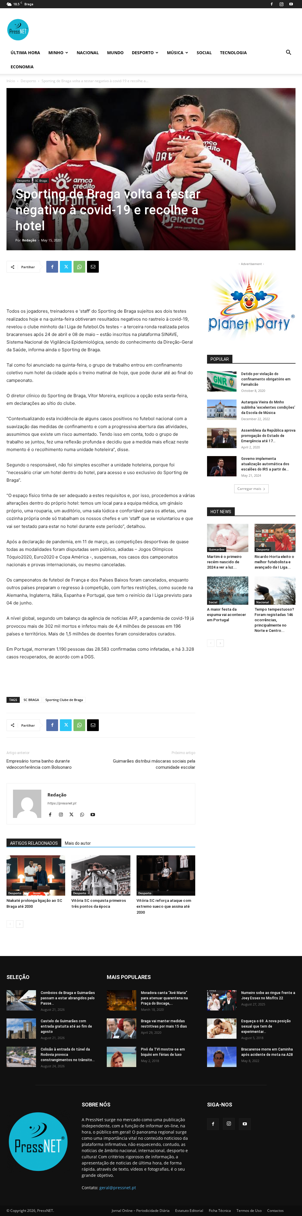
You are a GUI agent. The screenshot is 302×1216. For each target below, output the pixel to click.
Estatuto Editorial (189, 1210)
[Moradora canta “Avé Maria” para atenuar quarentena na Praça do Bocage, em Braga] (121, 1000)
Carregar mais (249, 488)
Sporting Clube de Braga (64, 700)
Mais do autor (78, 843)
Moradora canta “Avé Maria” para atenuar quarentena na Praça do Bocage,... (164, 998)
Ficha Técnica (220, 1210)
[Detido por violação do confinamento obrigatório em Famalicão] (222, 381)
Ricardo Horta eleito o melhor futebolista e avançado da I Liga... (274, 561)
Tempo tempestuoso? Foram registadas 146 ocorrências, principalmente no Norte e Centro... (274, 620)
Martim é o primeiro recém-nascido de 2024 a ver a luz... (224, 561)
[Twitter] (66, 267)
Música (175, 52)
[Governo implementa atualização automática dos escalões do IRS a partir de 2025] (222, 466)
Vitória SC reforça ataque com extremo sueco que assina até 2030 (164, 906)
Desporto (143, 52)
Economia (22, 66)
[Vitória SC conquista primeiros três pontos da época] (100, 875)
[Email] (93, 267)
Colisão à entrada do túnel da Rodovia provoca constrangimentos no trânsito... (68, 1054)
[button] (288, 53)
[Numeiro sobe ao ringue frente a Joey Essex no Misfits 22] (222, 1000)
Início (10, 80)
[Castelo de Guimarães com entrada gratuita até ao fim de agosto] (21, 1028)
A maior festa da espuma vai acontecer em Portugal (226, 614)
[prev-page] (10, 924)
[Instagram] (281, 4)
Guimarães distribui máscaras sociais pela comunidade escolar (154, 764)
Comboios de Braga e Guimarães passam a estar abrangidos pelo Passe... (68, 998)
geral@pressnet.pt (117, 1187)
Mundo (115, 52)
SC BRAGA (31, 700)
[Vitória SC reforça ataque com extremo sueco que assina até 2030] (166, 875)
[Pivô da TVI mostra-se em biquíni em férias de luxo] (121, 1057)
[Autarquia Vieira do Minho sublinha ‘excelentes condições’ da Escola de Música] (222, 410)
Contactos (275, 1210)
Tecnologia (233, 52)
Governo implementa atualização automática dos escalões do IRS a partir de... (265, 464)
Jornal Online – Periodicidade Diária (141, 1210)
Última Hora (25, 52)
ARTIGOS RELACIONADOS (34, 843)
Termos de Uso (249, 1210)
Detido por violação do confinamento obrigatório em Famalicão (265, 379)
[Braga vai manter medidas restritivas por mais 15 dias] (121, 1028)
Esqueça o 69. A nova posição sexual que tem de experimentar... (266, 1026)
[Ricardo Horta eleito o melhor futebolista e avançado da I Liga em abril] (275, 538)
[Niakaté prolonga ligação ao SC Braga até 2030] (35, 875)
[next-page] (19, 924)
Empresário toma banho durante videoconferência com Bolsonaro (39, 764)
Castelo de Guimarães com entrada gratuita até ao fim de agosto (66, 1026)
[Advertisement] (101, 292)
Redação (29, 240)
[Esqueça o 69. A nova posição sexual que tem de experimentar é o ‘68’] (222, 1028)
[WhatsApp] (79, 267)
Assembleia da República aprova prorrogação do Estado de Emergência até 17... (268, 435)
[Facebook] (271, 4)
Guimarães (216, 549)
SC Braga (41, 180)
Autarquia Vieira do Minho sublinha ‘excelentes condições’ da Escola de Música (268, 407)
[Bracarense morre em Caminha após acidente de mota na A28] (222, 1057)
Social (204, 52)
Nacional (88, 52)
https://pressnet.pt (61, 803)
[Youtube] (291, 4)
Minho (55, 52)
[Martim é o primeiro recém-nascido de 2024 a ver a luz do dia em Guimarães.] (227, 538)
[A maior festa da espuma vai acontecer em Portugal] (227, 590)
